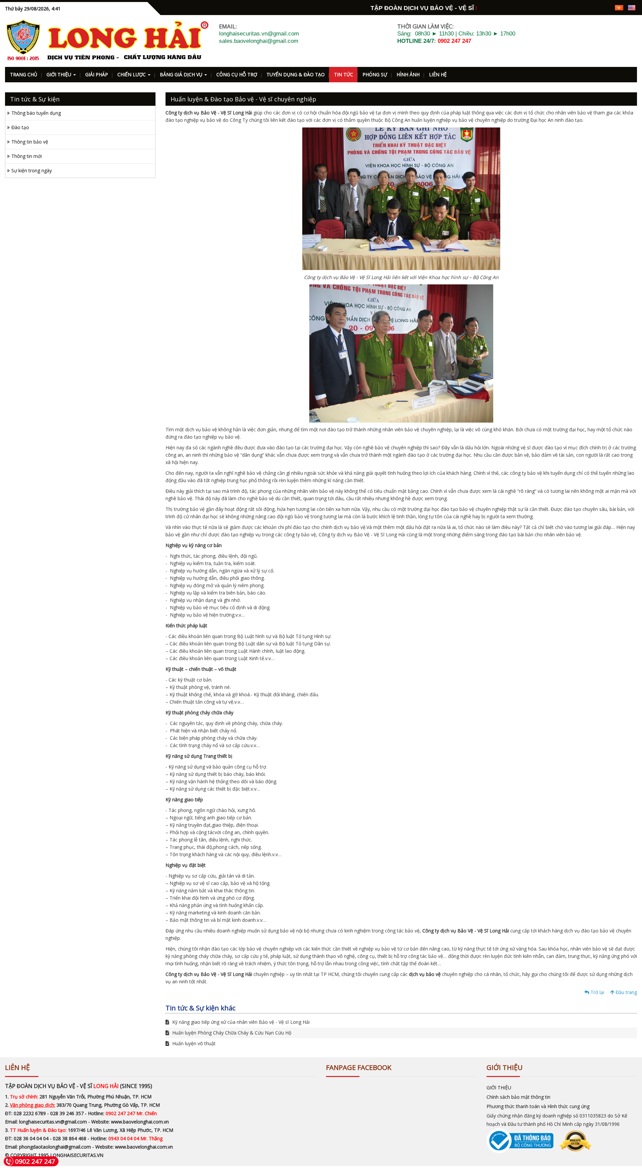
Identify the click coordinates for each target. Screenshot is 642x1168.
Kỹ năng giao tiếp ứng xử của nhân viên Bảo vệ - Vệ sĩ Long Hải (240, 1022)
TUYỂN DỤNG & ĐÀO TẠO (295, 74)
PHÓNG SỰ (374, 74)
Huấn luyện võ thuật (193, 1043)
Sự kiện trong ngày (31, 170)
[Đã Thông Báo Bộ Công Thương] (539, 1140)
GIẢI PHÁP (96, 74)
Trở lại (596, 992)
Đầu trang (625, 992)
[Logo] (107, 40)
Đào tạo (20, 127)
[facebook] (571, 7)
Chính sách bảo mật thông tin (518, 1097)
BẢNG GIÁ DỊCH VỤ (182, 74)
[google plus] (583, 7)
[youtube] (607, 7)
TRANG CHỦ (23, 74)
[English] (631, 7)
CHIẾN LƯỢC (132, 74)
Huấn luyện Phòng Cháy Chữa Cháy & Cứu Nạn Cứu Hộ (231, 1032)
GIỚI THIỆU (59, 74)
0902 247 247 (454, 41)
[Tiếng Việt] (619, 7)
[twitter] (595, 7)
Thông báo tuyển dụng (36, 113)
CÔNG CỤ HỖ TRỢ (236, 74)
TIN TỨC (343, 74)
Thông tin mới (26, 156)
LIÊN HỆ (438, 74)
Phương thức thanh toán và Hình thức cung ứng (538, 1106)
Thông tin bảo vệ (29, 142)
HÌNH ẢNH (408, 74)
